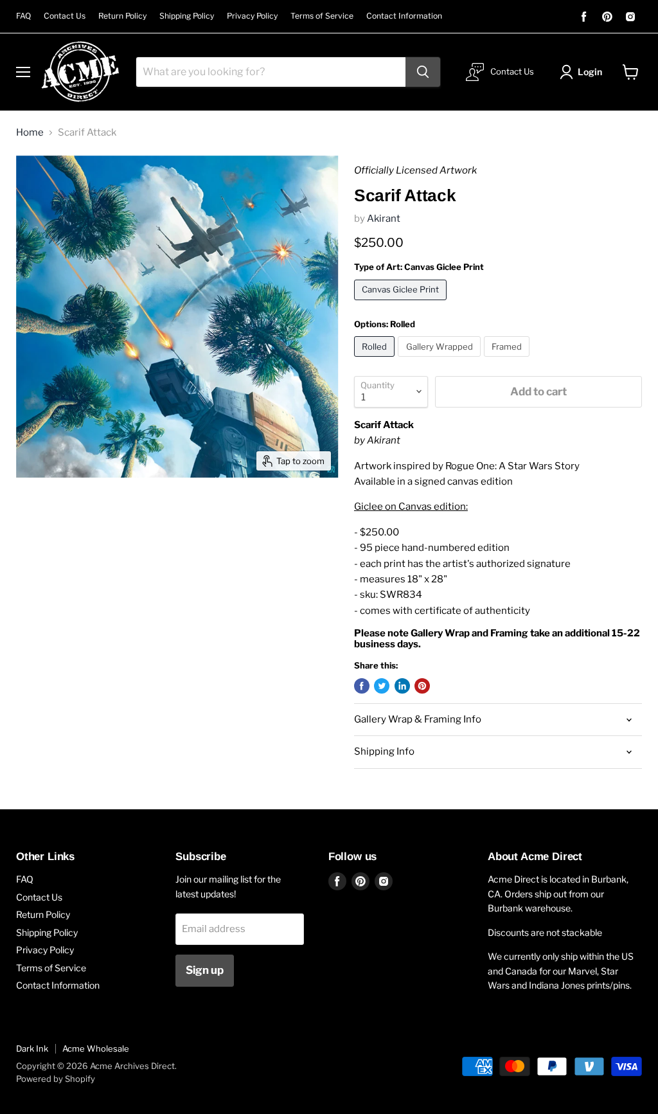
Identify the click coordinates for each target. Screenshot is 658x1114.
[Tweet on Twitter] (381, 686)
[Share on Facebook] (361, 686)
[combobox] (270, 72)
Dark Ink (32, 1048)
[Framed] (508, 360)
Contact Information (404, 16)
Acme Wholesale (95, 1048)
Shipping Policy (186, 16)
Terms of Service (321, 16)
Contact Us (64, 16)
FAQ (23, 16)
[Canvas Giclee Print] (402, 303)
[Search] (422, 72)
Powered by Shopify (55, 1079)
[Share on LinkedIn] (402, 686)
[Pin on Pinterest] (422, 686)
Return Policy (122, 16)
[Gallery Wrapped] (441, 360)
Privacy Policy (252, 16)
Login (590, 71)
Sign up (205, 970)
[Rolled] (376, 360)
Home (30, 132)
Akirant (383, 218)
